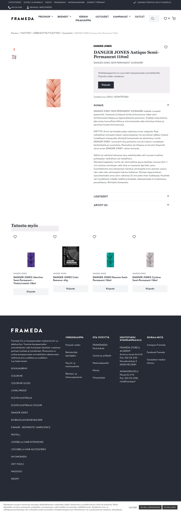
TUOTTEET (25, 33)
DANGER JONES (19, 412)
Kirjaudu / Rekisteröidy (40, 7)
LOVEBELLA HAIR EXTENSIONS (27, 442)
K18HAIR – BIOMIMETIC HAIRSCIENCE (30, 427)
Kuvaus (98, 105)
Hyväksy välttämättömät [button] (150, 507)
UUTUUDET (102, 16)
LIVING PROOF (19, 390)
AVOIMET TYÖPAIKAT (96, 2)
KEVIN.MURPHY (19, 368)
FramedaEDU (60, 2)
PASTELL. (16, 434)
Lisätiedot (101, 196)
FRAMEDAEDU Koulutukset (100, 347)
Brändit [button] (63, 16)
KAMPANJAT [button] (120, 16)
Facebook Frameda (156, 352)
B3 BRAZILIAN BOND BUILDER (26, 420)
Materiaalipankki (76, 2)
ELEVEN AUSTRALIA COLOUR (26, 405)
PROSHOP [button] (44, 16)
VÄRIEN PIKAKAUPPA (83, 18)
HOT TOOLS (17, 464)
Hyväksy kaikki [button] (170, 507)
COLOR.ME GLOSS (20, 383)
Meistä (48, 2)
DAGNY (15, 479)
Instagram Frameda (156, 345)
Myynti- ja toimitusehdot (72, 365)
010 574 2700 (16, 7)
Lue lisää (133, 507)
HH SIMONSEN (19, 456)
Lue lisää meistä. (19, 361)
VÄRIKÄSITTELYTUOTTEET (47, 33)
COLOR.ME (17, 376)
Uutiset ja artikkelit (33, 2)
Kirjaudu (106, 85)
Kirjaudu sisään (72, 345)
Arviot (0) (101, 205)
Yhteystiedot (14, 2)
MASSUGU (16, 471)
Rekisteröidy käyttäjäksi (71, 354)
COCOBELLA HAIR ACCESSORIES (28, 449)
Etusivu (15, 33)
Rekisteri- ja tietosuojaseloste (73, 375)
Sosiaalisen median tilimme (156, 361)
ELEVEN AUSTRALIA (21, 398)
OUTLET (140, 16)
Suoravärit (68, 33)
